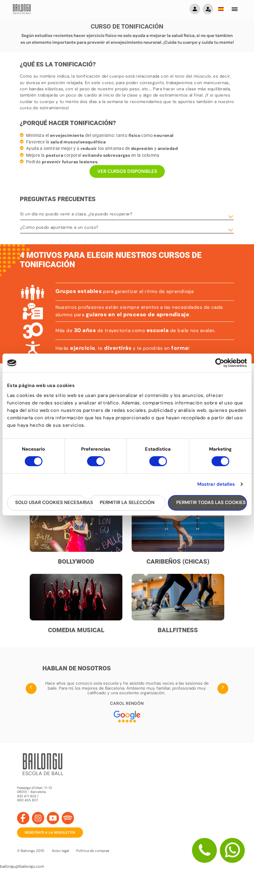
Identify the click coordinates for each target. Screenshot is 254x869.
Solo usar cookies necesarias (50, 502)
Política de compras (92, 851)
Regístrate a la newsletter (50, 832)
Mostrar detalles (216, 484)
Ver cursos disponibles (127, 171)
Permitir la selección (127, 502)
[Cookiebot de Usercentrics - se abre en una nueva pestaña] (220, 362)
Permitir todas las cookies (211, 502)
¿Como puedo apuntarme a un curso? (59, 227)
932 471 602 (27, 796)
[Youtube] (53, 818)
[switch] (96, 464)
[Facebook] (23, 818)
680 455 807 (27, 800)
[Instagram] (38, 818)
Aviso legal (60, 851)
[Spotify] (68, 818)
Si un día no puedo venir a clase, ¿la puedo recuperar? (76, 214)
